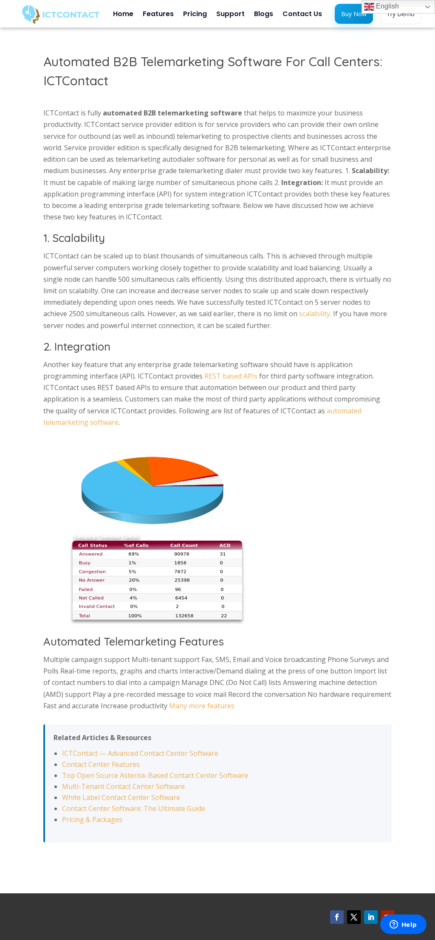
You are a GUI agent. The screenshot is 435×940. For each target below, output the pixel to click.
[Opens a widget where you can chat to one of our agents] (403, 925)
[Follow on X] (354, 917)
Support (230, 15)
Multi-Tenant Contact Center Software (123, 786)
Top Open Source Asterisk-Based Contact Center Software (155, 775)
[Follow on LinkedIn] (371, 917)
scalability (314, 313)
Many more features (201, 705)
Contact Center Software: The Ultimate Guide (133, 808)
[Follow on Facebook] (337, 917)
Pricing (195, 15)
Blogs (263, 15)
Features (158, 15)
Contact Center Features (101, 764)
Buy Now (354, 14)
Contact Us (302, 15)
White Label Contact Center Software (121, 797)
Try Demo (401, 14)
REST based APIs (230, 376)
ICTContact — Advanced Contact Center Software (140, 753)
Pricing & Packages (92, 819)
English (386, 6)
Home (123, 15)
